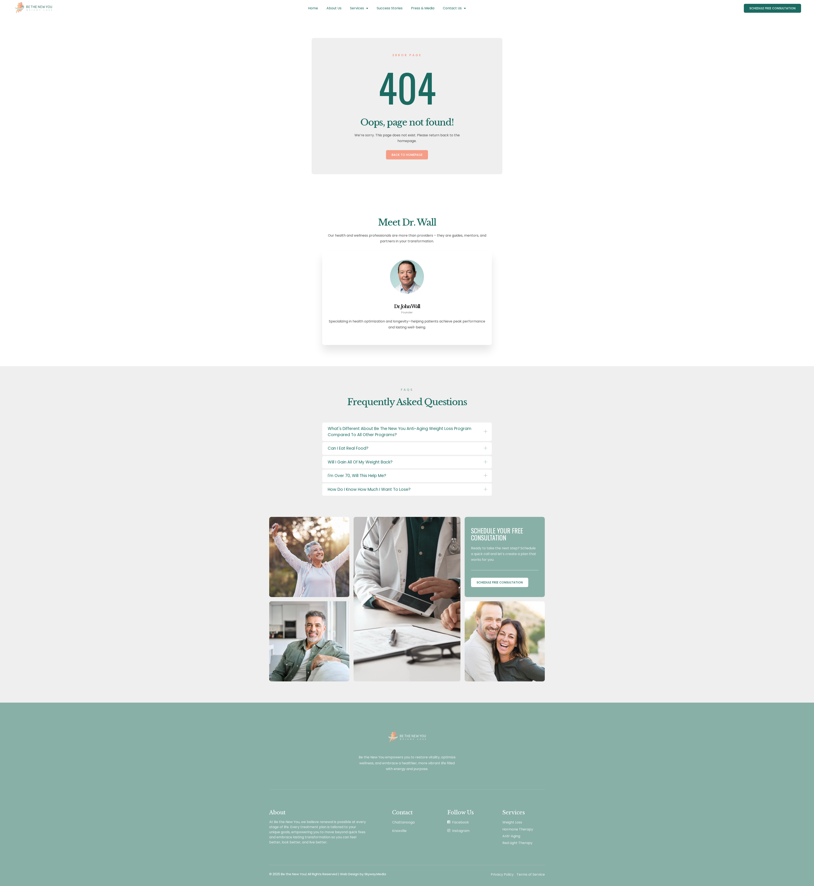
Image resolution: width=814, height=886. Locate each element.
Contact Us (452, 8)
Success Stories (390, 8)
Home (313, 8)
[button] (407, 432)
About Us (333, 8)
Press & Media (422, 8)
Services (357, 8)
